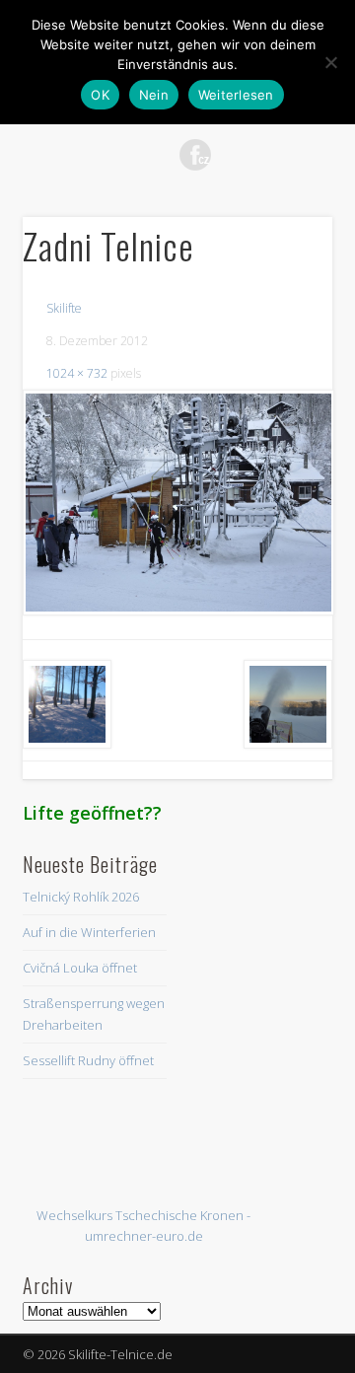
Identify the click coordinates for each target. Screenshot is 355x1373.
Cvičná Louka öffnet (80, 967)
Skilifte (64, 308)
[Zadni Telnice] (177, 502)
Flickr (195, 155)
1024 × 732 (76, 373)
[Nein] (330, 62)
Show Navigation (286, 176)
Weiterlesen (236, 95)
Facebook (74, 155)
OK (100, 95)
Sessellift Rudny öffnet (88, 1060)
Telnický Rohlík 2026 (81, 896)
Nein (154, 95)
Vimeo (235, 155)
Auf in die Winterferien (89, 932)
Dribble (276, 155)
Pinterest (155, 155)
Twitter (114, 155)
